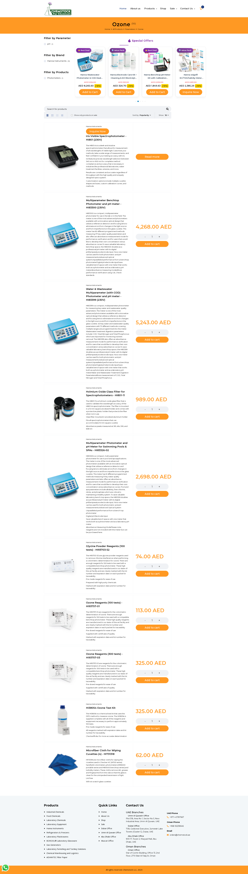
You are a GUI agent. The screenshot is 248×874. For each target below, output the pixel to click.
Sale (103, 824)
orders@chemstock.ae (180, 835)
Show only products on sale (85, 115)
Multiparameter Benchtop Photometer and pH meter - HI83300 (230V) (103, 204)
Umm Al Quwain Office (111, 832)
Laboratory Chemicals (56, 820)
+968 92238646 (177, 826)
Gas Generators (54, 845)
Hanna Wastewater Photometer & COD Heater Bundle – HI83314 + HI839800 (90, 76)
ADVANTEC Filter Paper (57, 857)
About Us (105, 816)
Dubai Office (106, 828)
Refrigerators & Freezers (58, 832)
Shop (103, 820)
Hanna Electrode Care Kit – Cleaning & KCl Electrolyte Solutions (123, 76)
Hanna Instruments (56, 61)
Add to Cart (90, 92)
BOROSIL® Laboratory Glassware (62, 840)
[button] (138, 101)
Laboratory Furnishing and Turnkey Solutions (66, 849)
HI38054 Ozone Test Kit (100, 707)
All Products (118, 29)
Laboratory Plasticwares (57, 836)
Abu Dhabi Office (108, 836)
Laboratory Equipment (57, 824)
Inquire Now (191, 92)
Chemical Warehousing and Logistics (63, 853)
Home (107, 29)
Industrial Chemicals (55, 812)
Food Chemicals (53, 816)
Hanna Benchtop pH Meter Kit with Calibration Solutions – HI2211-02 (157, 76)
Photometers (53, 78)
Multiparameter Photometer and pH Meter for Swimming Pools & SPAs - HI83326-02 (106, 447)
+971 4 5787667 (177, 817)
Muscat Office (107, 840)
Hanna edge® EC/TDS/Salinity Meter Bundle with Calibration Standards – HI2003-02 (190, 76)
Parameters (130, 29)
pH (48, 44)
